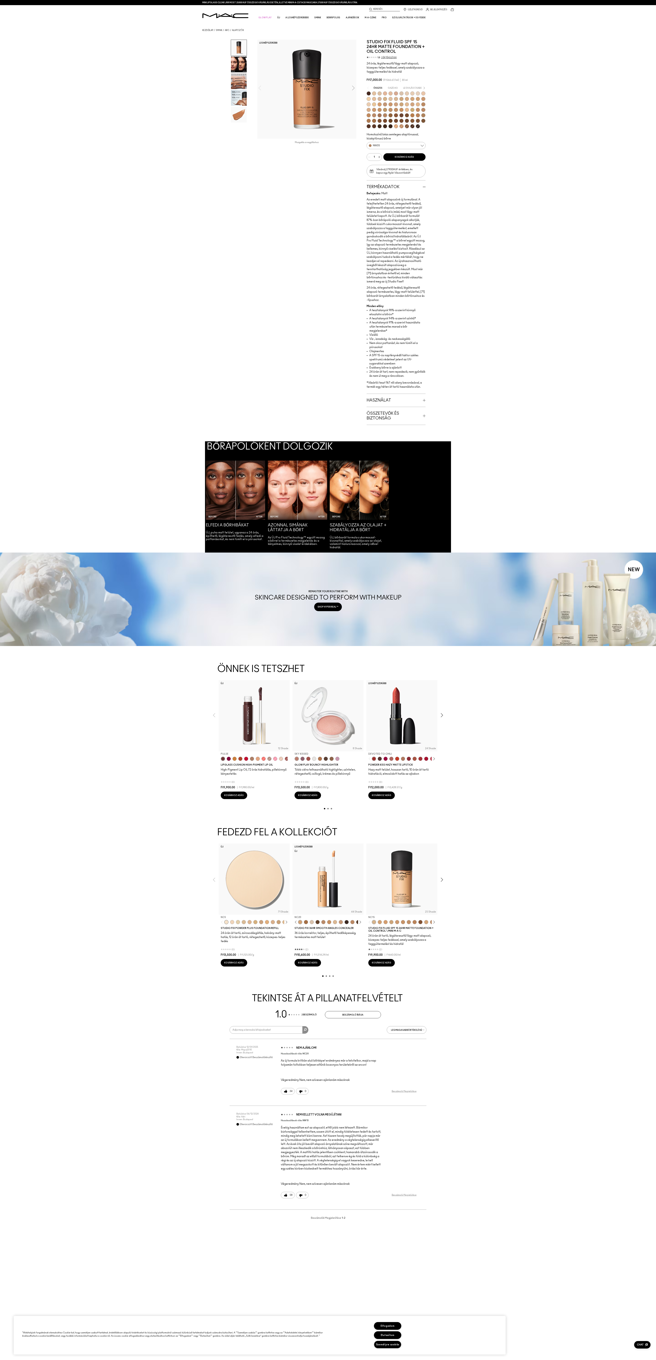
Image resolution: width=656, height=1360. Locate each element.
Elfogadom (387, 1326)
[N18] (390, 93)
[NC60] (423, 121)
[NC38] (385, 110)
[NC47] (374, 121)
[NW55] (374, 126)
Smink (219, 30)
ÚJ (278, 18)
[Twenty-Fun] (385, 759)
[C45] (412, 110)
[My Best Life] (397, 759)
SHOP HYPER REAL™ (328, 607)
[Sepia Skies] (331, 759)
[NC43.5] (418, 110)
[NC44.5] (369, 115)
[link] (328, 599)
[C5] (396, 126)
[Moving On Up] (414, 759)
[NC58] (407, 126)
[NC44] (423, 110)
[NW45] (407, 115)
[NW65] (418, 126)
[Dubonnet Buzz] (409, 759)
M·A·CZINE (370, 18)
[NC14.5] (335, 922)
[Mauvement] (287, 759)
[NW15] (412, 99)
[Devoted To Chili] (374, 759)
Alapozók (238, 30)
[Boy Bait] (258, 759)
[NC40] (390, 110)
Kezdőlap (207, 30)
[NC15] (385, 99)
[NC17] (401, 99)
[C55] (412, 121)
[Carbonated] (240, 759)
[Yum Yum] (275, 759)
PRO (384, 18)
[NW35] (385, 115)
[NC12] (418, 93)
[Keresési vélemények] (305, 1030)
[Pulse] (223, 759)
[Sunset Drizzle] (302, 759)
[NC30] (401, 104)
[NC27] (396, 104)
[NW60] (390, 126)
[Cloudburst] (320, 759)
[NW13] (374, 99)
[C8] (412, 115)
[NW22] (390, 104)
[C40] (374, 104)
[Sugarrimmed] (281, 759)
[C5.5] (401, 126)
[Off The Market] (403, 759)
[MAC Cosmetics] (225, 15)
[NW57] (385, 126)
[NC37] (380, 110)
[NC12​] (238, 922)
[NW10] (412, 93)
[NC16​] (249, 922)
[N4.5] (380, 99)
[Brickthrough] (420, 759)
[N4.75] (390, 99)
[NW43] (396, 115)
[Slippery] (263, 759)
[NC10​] (232, 922)
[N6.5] (369, 110)
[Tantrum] (246, 759)
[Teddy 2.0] (391, 759)
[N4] (423, 93)
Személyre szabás (387, 1344)
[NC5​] (226, 922)
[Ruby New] (426, 759)
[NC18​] (261, 922)
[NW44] (401, 115)
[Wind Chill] (314, 759)
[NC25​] (267, 922)
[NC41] (396, 110)
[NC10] (401, 93)
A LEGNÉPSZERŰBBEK (297, 18)
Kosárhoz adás (404, 157)
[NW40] (390, 115)
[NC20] (418, 99)
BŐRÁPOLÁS (333, 18)
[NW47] (390, 121)
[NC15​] (244, 922)
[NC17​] (255, 922)
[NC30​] (278, 922)
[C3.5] (418, 104)
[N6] (412, 104)
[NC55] (418, 121)
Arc (227, 30)
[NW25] (423, 104)
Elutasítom (387, 1335)
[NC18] (407, 99)
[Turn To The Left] (380, 759)
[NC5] (380, 93)
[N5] (407, 104)
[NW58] (412, 126)
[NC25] (380, 104)
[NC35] (374, 110)
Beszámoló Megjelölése (404, 1091)
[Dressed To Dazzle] (269, 759)
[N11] (385, 93)
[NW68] (346, 922)
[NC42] (401, 110)
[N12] (396, 93)
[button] (642, 1345)
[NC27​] (273, 922)
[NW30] (374, 115)
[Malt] (252, 759)
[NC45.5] (423, 115)
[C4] (369, 104)
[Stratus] (337, 759)
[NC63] (369, 126)
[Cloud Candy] (308, 759)
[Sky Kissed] (297, 759)
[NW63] (369, 93)
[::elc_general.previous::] (370, 758)
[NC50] (380, 121)
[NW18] (423, 99)
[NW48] (396, 121)
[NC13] (369, 99)
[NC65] (380, 126)
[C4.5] (407, 110)
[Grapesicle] (229, 759)
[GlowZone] (326, 759)
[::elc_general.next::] (433, 758)
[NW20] (385, 104)
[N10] (374, 93)
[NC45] (418, 115)
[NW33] (380, 115)
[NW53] (407, 121)
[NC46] (369, 121)
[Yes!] (234, 759)
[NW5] (407, 93)
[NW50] (401, 121)
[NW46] (385, 121)
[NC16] (396, 99)
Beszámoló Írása (353, 1015)
